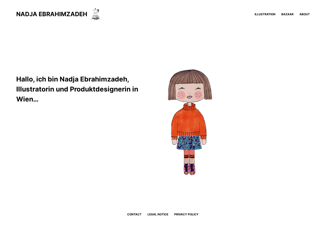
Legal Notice (157, 214)
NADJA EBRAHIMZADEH (51, 14)
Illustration (265, 14)
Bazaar (287, 14)
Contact (134, 214)
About (305, 14)
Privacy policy (186, 214)
